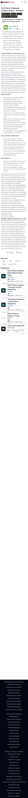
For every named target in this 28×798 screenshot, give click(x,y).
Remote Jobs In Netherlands (14, 790)
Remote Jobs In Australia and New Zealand (14, 782)
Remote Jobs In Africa (14, 771)
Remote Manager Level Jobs (14, 704)
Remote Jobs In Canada (14, 759)
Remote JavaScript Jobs (14, 722)
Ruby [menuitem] (4, 264)
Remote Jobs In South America (14, 779)
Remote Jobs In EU (14, 765)
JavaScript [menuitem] (17, 261)
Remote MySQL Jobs (14, 736)
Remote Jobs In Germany (14, 793)
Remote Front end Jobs (14, 725)
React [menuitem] (4, 261)
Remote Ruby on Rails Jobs (14, 719)
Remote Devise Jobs (14, 739)
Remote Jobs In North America (14, 776)
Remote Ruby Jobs (14, 716)
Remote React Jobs (14, 741)
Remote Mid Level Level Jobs (14, 687)
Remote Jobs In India (14, 784)
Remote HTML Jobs (14, 730)
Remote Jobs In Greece (14, 796)
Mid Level (19, 14)
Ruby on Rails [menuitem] (12, 264)
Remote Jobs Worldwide (14, 754)
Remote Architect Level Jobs (14, 701)
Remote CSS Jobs (14, 733)
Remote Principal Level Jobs (14, 695)
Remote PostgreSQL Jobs (14, 744)
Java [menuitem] (10, 261)
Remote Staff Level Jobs (14, 693)
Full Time (13, 14)
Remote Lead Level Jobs (14, 698)
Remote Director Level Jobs (14, 707)
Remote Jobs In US (14, 757)
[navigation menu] (22, 2)
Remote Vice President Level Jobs (14, 709)
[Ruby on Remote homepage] (7, 2)
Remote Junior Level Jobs (14, 684)
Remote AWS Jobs (14, 747)
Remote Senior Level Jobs (14, 690)
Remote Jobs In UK (14, 762)
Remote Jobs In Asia (14, 773)
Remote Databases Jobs (14, 727)
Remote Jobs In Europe (14, 768)
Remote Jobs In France (14, 787)
